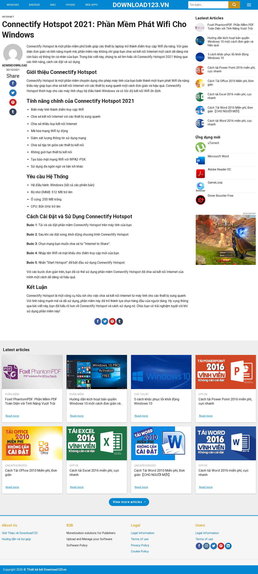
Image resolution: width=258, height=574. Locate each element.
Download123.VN (129, 5)
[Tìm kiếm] (234, 4)
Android (34, 4)
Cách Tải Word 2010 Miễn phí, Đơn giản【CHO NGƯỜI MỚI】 (230, 109)
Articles (48, 14)
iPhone (70, 4)
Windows (13, 4)
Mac (53, 4)
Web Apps (91, 4)
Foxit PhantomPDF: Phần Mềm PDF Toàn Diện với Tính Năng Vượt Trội (231, 26)
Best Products (18, 14)
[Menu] (249, 5)
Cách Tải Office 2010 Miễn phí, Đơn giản (231, 82)
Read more (12, 415)
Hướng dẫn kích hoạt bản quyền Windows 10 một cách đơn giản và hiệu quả (230, 41)
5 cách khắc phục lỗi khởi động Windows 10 (228, 56)
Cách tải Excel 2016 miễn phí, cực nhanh (230, 96)
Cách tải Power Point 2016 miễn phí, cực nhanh (231, 69)
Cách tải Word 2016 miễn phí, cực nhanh (230, 122)
